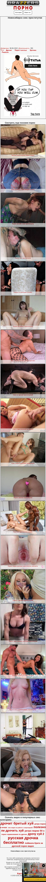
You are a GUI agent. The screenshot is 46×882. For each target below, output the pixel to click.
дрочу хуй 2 (36, 834)
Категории (18, 12)
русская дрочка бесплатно (20, 840)
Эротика (33, 50)
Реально (5, 52)
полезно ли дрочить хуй (23, 828)
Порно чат (27, 12)
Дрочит (9, 50)
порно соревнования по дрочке (14, 834)
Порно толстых (21, 50)
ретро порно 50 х (35, 830)
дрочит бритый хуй (16, 823)
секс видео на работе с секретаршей (20, 827)
